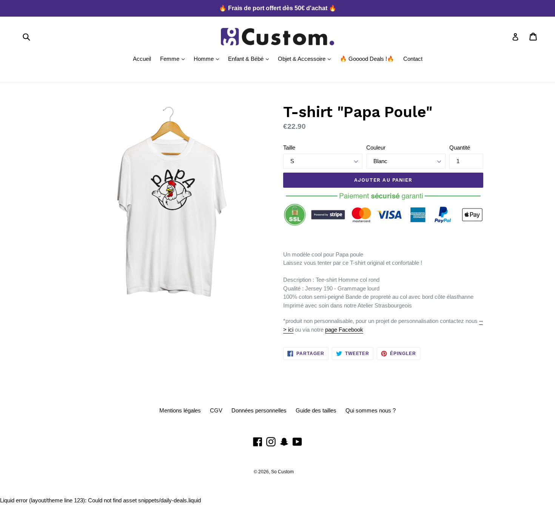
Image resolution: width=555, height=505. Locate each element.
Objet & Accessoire (306, 58)
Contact (412, 59)
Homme (208, 58)
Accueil (142, 59)
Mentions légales (180, 410)
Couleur (375, 147)
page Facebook (344, 329)
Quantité (459, 147)
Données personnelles (259, 410)
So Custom (282, 471)
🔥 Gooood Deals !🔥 (367, 59)
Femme (174, 58)
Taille (289, 147)
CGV (216, 410)
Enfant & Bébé (250, 58)
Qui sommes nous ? (370, 410)
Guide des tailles (316, 410)
